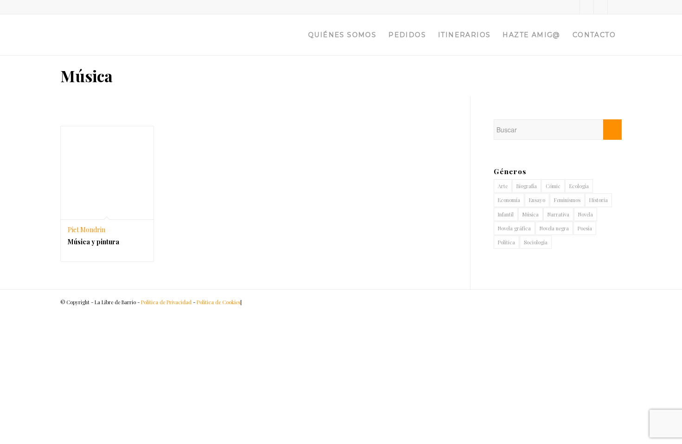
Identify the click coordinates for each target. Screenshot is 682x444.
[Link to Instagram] (600, 7)
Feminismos (567, 199)
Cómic (553, 186)
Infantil (506, 214)
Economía (509, 199)
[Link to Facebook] (586, 7)
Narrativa (558, 214)
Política (506, 242)
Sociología (535, 242)
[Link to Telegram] (615, 7)
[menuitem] (342, 34)
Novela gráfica (514, 228)
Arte (503, 186)
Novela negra (554, 228)
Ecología (579, 186)
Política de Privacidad (166, 302)
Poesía (585, 228)
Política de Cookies (218, 302)
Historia (598, 199)
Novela (585, 214)
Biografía (526, 186)
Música (530, 214)
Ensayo (537, 199)
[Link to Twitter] (572, 7)
